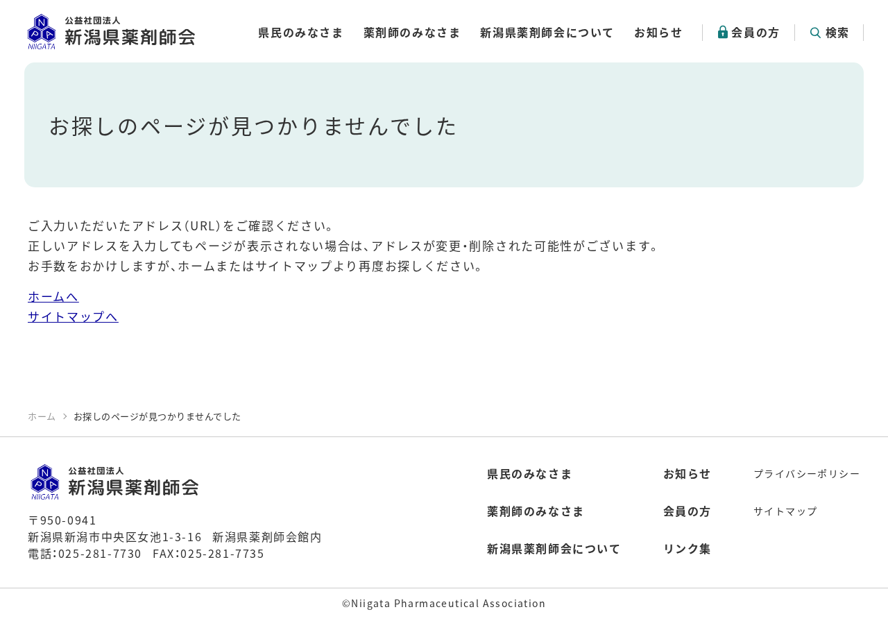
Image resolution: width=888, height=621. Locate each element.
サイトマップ (785, 511)
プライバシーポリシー (806, 473)
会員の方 (755, 32)
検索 (838, 32)
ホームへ (53, 296)
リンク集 (687, 548)
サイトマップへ (73, 316)
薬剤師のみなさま (412, 32)
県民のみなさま (300, 32)
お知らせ (658, 32)
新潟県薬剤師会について (547, 32)
